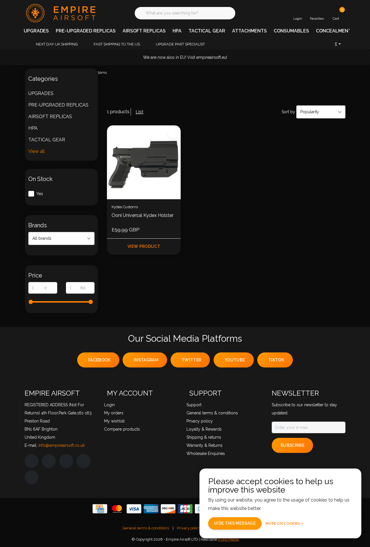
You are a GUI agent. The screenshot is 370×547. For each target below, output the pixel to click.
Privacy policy (189, 528)
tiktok (276, 360)
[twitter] (66, 461)
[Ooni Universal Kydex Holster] (144, 162)
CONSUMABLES (291, 31)
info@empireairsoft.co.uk (61, 445)
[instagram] (49, 461)
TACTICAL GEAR (206, 31)
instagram (146, 360)
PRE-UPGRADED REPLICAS (86, 31)
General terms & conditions (146, 528)
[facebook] (31, 461)
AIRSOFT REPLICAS (144, 31)
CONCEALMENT (334, 31)
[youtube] (83, 461)
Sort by (288, 111)
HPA (177, 31)
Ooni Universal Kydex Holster (142, 215)
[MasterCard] (117, 508)
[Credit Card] (99, 508)
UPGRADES (36, 31)
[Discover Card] (168, 508)
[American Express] (151, 508)
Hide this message (235, 523)
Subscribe (292, 445)
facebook (99, 360)
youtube (235, 360)
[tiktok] (31, 477)
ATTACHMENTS (249, 31)
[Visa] (134, 508)
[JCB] (185, 508)
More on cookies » (285, 524)
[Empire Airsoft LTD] (60, 12)
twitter (191, 360)
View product (143, 246)
